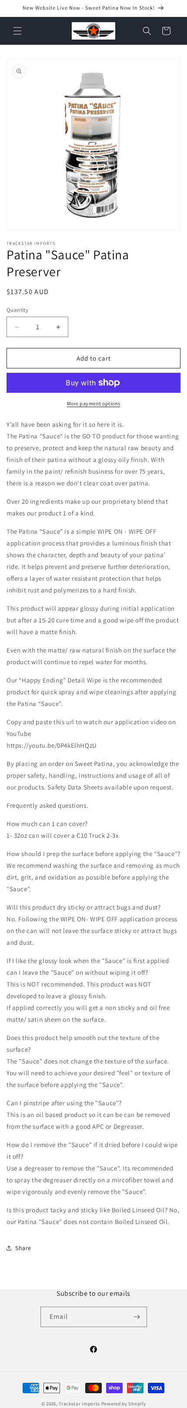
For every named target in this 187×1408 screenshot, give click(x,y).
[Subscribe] (137, 1317)
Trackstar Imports (79, 1404)
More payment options (93, 403)
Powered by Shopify (123, 1404)
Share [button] (23, 1248)
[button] (17, 30)
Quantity (17, 310)
